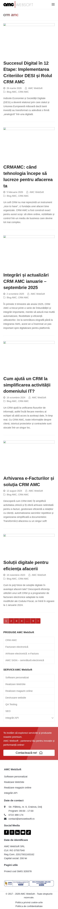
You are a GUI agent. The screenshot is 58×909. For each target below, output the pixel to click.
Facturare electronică (16, 647)
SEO (8, 711)
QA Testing (11, 704)
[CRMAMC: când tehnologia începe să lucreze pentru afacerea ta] (29, 144)
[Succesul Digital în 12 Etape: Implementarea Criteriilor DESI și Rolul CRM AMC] (29, 40)
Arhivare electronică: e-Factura (22, 653)
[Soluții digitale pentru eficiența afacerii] (29, 545)
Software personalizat (17, 677)
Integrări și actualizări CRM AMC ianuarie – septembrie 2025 (26, 281)
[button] (53, 4)
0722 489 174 (15, 815)
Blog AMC (12, 92)
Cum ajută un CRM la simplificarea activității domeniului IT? (26, 385)
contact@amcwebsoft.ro (21, 818)
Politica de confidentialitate (29, 906)
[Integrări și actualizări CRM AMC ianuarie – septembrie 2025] (29, 252)
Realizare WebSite (15, 684)
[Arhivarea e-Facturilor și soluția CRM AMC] (29, 456)
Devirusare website (15, 697)
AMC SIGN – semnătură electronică (24, 660)
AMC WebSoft (35, 88)
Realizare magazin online (19, 691)
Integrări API (12, 717)
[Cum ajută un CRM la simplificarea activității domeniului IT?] (29, 356)
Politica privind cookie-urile (29, 902)
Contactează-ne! (26, 752)
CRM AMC (23, 92)
